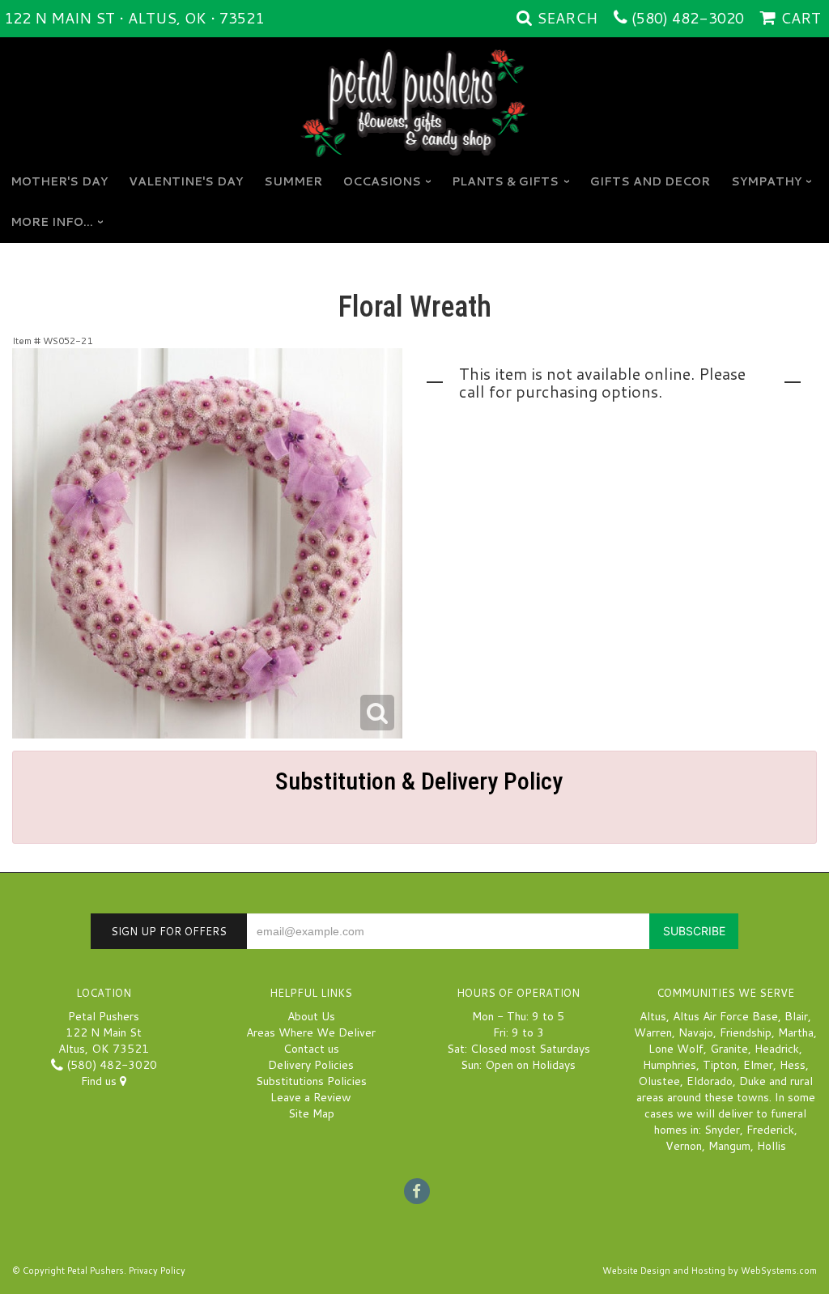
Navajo (695, 1032)
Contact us (311, 1049)
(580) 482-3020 (687, 17)
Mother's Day (59, 181)
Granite (729, 1049)
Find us (100, 1081)
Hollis (771, 1146)
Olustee (659, 1081)
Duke (752, 1081)
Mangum (729, 1146)
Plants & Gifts (505, 181)
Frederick (770, 1130)
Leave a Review (310, 1097)
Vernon (683, 1146)
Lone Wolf (676, 1049)
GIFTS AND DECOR (650, 181)
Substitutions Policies (311, 1081)
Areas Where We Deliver (311, 1032)
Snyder (722, 1130)
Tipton (720, 1065)
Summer (293, 181)
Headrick (777, 1049)
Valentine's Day (186, 181)
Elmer (758, 1065)
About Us (311, 1016)
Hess (793, 1065)
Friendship (746, 1032)
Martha (796, 1032)
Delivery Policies (311, 1065)
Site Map (311, 1113)
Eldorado (710, 1081)
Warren (653, 1032)
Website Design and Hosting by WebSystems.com (709, 1270)
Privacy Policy (157, 1270)
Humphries (669, 1065)
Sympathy (766, 181)
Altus (653, 1016)
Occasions (382, 181)
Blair (796, 1016)
